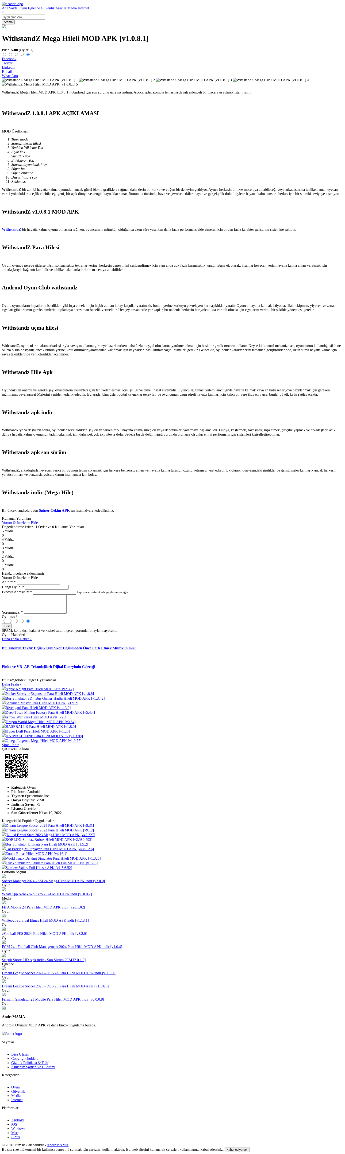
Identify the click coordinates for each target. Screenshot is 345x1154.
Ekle (7, 626)
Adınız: (9, 582)
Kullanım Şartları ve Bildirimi (33, 1067)
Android (17, 1120)
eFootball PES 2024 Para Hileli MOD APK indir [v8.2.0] (44, 934)
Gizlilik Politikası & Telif (29, 1063)
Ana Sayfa (10, 8)
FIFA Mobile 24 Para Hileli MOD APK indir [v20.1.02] (43, 907)
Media (72, 8)
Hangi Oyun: (13, 587)
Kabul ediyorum (237, 1149)
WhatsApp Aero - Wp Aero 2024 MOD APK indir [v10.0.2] (47, 894)
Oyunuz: (10, 617)
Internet (83, 8)
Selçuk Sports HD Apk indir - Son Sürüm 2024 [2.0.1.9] (44, 960)
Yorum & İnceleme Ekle (20, 523)
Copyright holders (24, 1058)
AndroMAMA (58, 1145)
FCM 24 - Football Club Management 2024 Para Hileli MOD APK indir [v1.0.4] (62, 947)
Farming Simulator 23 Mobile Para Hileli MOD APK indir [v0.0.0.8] (53, 999)
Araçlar (60, 8)
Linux (15, 1137)
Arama (8, 22)
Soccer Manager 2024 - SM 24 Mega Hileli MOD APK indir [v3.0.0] (53, 881)
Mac (14, 1133)
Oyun (23, 8)
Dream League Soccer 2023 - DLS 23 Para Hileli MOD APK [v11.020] (55, 986)
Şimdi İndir (10, 745)
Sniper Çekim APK (54, 510)
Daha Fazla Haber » (17, 639)
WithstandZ (11, 229)
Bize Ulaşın (20, 1054)
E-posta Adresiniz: (17, 592)
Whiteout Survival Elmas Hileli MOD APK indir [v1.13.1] (45, 920)
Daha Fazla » (12, 684)
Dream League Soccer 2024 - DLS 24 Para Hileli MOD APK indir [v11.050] (59, 973)
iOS (14, 1124)
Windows (18, 1129)
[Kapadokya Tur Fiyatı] (4, 1008)
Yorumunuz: (12, 612)
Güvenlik (48, 8)
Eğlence (34, 8)
